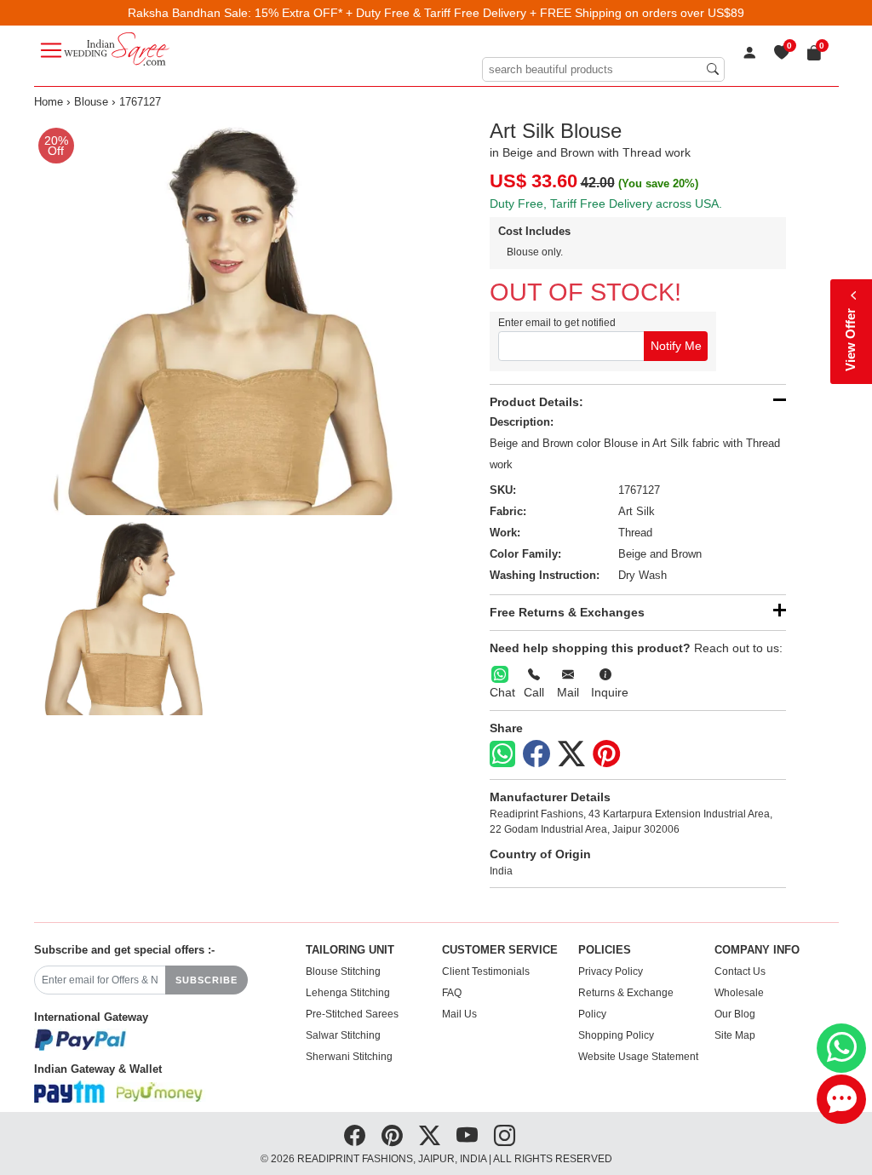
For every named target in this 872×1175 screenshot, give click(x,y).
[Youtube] (467, 1136)
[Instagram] (504, 1136)
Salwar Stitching (343, 1035)
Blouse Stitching (343, 971)
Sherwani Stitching (349, 1057)
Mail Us (459, 1014)
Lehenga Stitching (348, 993)
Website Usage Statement (638, 1057)
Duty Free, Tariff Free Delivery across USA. (606, 203)
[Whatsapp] (502, 754)
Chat (502, 692)
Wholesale (739, 993)
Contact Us (740, 971)
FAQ (452, 993)
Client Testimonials (486, 971)
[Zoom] (232, 317)
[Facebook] (536, 754)
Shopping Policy (616, 1035)
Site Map (734, 1035)
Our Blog (734, 1014)
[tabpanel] (232, 317)
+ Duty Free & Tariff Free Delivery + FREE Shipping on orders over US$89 (545, 13)
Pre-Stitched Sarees (352, 1014)
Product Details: (536, 402)
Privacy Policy (610, 971)
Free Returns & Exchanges (567, 612)
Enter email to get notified (557, 323)
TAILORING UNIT (350, 950)
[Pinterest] (606, 754)
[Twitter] (571, 754)
